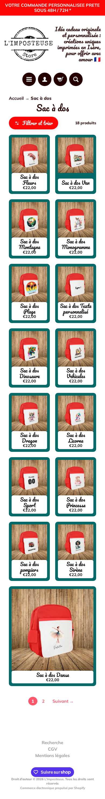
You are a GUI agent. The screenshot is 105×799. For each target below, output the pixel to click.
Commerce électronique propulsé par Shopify (52, 788)
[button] (33, 123)
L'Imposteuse (54, 779)
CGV (52, 749)
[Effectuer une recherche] (76, 79)
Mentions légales (52, 755)
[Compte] (44, 79)
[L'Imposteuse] (28, 44)
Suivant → (63, 701)
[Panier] (60, 79)
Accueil (16, 98)
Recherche (52, 742)
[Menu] (29, 79)
